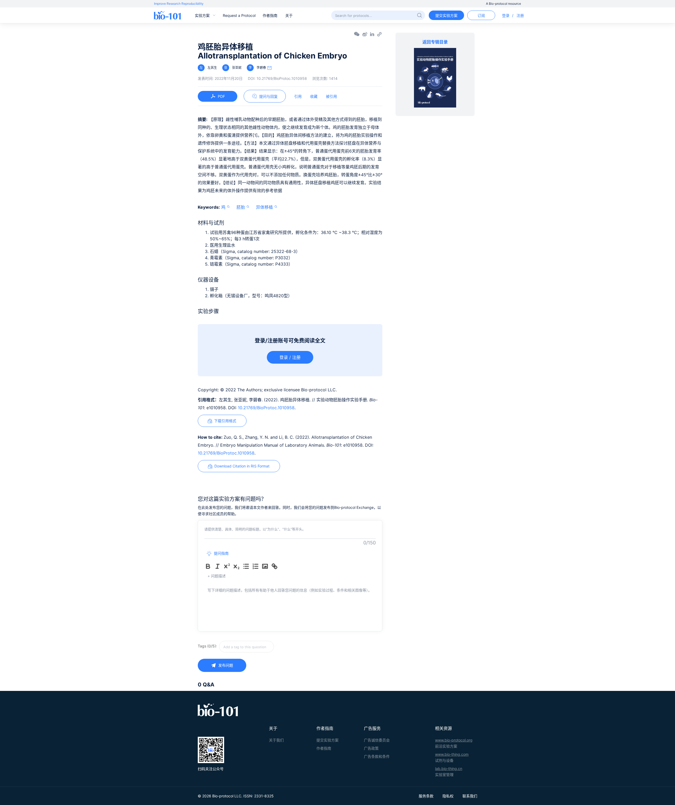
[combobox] (265, 646)
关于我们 (276, 740)
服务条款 (426, 796)
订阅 (481, 15)
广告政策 (371, 748)
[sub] (237, 566)
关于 (289, 15)
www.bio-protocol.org (453, 740)
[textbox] (246, 646)
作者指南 (270, 15)
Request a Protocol (239, 15)
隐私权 (448, 796)
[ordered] (256, 566)
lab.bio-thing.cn (448, 768)
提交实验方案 (446, 15)
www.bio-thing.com (452, 754)
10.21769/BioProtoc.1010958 (266, 407)
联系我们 (469, 796)
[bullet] (247, 566)
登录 (505, 15)
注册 (520, 15)
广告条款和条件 (377, 756)
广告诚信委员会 (377, 740)
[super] (228, 566)
